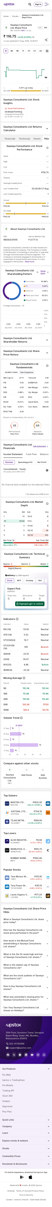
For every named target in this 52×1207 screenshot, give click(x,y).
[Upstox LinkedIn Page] (26, 1054)
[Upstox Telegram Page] (20, 1054)
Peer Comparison (26, 372)
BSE (45, 27)
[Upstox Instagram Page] (38, 1054)
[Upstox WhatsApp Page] (44, 1054)
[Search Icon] (31, 4)
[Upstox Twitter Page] (14, 1054)
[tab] (10, 139)
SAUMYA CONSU (11, 372)
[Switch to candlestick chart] (47, 51)
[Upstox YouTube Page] (32, 1054)
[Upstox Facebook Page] (8, 1054)
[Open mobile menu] (46, 4)
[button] (45, 272)
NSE (40, 27)
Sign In (38, 4)
